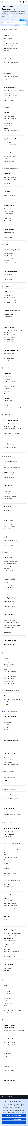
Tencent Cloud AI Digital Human (11, 62)
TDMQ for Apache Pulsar (9, 216)
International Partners (9, 988)
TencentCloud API (8, 970)
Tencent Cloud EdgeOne (9, 423)
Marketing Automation (9, 834)
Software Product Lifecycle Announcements (14, 1030)
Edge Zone (6, 158)
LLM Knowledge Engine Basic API (11, 93)
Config (5, 870)
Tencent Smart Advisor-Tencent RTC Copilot (14, 954)
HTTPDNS (6, 727)
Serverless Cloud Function (10, 195)
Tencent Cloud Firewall (9, 618)
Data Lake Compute (8, 669)
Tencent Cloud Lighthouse (10, 118)
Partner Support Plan (8, 1012)
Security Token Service (9, 644)
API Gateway (7, 704)
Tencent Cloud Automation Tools (11, 130)
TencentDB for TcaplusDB (10, 337)
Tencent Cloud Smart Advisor (10, 857)
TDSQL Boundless (8, 319)
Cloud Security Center (9, 627)
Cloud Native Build (8, 900)
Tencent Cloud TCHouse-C (10, 671)
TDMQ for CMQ (7, 220)
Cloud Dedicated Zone (9, 161)
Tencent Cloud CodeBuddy (10, 903)
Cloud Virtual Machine (9, 116)
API (4, 852)
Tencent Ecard (7, 743)
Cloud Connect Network (9, 386)
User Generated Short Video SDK (11, 543)
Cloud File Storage (8, 255)
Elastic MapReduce (8, 662)
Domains (6, 720)
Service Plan (6, 1008)
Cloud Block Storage (8, 258)
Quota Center (7, 884)
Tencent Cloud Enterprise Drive (11, 764)
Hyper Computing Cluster (10, 144)
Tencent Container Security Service (12, 625)
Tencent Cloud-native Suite (10, 1044)
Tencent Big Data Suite (9, 1070)
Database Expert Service (9, 356)
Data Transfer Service (9, 353)
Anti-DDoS (6, 431)
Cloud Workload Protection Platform (12, 622)
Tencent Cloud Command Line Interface (13, 973)
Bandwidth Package (8, 398)
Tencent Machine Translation (10, 45)
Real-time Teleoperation (9, 472)
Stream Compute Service (9, 666)
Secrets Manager (8, 566)
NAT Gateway (7, 388)
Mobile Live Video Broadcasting (11, 540)
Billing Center (7, 998)
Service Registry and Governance (11, 701)
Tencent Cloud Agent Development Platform (14, 90)
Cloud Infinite (7, 277)
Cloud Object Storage (9, 253)
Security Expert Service (9, 606)
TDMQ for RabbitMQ (8, 213)
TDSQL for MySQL (8, 316)
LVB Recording (7, 510)
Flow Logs (6, 393)
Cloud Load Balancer (8, 379)
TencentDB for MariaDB (9, 297)
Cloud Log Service (8, 274)
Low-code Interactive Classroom (11, 470)
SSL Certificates (7, 722)
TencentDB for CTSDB (9, 341)
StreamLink (6, 493)
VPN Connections (8, 400)
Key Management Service (10, 563)
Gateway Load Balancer (9, 381)
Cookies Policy (20, 1112)
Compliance (6, 1000)
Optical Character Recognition (11, 48)
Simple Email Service (8, 237)
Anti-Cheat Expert (8, 589)
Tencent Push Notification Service (11, 235)
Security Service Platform (10, 603)
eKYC (5, 64)
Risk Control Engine (8, 587)
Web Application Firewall (9, 620)
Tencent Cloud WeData (9, 678)
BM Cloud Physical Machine (10, 121)
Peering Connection (8, 391)
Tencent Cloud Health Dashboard (11, 951)
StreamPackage (7, 491)
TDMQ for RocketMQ (8, 211)
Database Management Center (11, 360)
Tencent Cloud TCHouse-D (10, 674)
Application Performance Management (13, 935)
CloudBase (6, 919)
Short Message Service (9, 232)
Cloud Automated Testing (10, 940)
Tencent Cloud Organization (10, 873)
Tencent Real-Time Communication (12, 467)
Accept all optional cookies (14, 1115)
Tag (4, 859)
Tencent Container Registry (10, 179)
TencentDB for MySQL (9, 295)
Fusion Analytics (7, 836)
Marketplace (6, 898)
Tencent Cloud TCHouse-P (10, 676)
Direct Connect (7, 384)
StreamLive (6, 489)
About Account (7, 991)
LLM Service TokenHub (9, 100)
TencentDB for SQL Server (10, 302)
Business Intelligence (8, 681)
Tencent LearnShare (8, 762)
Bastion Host (6, 568)
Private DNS (6, 724)
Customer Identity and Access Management (14, 585)
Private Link (6, 403)
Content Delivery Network (10, 426)
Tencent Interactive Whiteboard (11, 798)
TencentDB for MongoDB (9, 334)
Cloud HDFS (6, 260)
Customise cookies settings (14, 1123)
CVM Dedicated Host (8, 125)
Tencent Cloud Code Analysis (10, 905)
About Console (7, 996)
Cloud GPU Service (8, 123)
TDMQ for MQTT (7, 218)
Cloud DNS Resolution (9, 732)
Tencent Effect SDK (8, 545)
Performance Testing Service (10, 956)
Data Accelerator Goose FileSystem (12, 262)
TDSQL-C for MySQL (8, 314)
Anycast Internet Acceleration (10, 395)
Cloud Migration (7, 968)
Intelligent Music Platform (9, 79)
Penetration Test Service (9, 601)
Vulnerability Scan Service (10, 630)
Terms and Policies (8, 1003)
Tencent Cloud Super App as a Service (13, 908)
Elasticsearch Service (9, 664)
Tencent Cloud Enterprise (9, 1042)
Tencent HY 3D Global (9, 97)
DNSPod (6, 729)
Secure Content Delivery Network (11, 433)
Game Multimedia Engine (9, 474)
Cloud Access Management (10, 866)
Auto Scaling (6, 128)
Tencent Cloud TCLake (9, 683)
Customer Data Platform (9, 831)
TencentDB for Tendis (9, 339)
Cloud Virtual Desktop (9, 528)
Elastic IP (6, 405)
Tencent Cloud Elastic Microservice (12, 699)
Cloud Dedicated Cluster (9, 156)
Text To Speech (7, 41)
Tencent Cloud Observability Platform (12, 933)
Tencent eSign (7, 757)
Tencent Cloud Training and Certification (13, 1010)
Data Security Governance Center (11, 561)
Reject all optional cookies (14, 1119)
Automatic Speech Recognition (11, 43)
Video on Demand (8, 498)
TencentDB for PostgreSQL (10, 300)
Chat (5, 465)
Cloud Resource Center (9, 886)
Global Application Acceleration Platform (13, 407)
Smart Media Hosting (8, 279)
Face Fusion (6, 50)
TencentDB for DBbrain (9, 358)
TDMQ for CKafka (8, 208)
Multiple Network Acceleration (11, 435)
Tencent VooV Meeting (9, 759)
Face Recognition (8, 38)
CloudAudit (6, 868)
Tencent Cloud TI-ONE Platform (11, 76)
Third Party (6, 1005)
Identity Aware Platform (9, 878)
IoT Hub (5, 780)
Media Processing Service (10, 524)
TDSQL (5, 1056)
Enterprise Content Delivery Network (12, 428)
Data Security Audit (8, 570)
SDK (5, 854)
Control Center (7, 875)
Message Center (7, 993)
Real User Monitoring (8, 938)
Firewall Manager (8, 632)
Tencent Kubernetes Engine (10, 177)
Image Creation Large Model (10, 95)
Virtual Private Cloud (8, 376)
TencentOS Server (8, 1083)
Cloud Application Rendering (10, 526)
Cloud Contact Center (9, 477)
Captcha (6, 582)
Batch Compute (7, 142)
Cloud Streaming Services (10, 496)
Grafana (5, 946)
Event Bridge (7, 949)
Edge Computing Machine (10, 447)
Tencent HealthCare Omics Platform (12, 812)
